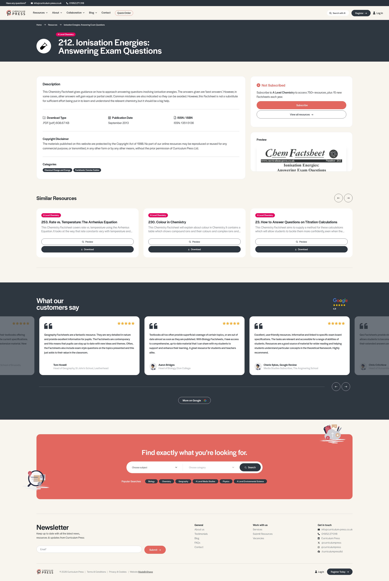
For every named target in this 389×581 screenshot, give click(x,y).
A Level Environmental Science (250, 481)
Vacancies (258, 538)
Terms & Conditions (96, 571)
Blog (196, 538)
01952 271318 (329, 534)
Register (359, 13)
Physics (226, 481)
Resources (52, 24)
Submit (153, 549)
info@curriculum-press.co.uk (47, 3)
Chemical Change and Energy (57, 170)
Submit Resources (263, 534)
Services (257, 529)
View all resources (300, 114)
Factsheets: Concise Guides (87, 170)
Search (252, 467)
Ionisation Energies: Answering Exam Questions (84, 24)
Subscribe (302, 105)
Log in (380, 13)
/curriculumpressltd (332, 551)
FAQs (197, 542)
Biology (151, 481)
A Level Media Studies (205, 481)
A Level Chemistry (66, 34)
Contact (198, 547)
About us (199, 529)
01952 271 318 (76, 3)
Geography (183, 481)
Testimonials (201, 534)
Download (89, 249)
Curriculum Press (330, 538)
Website (141, 571)
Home (39, 24)
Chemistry (166, 481)
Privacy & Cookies (118, 571)
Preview (89, 241)
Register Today (338, 571)
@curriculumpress (331, 542)
